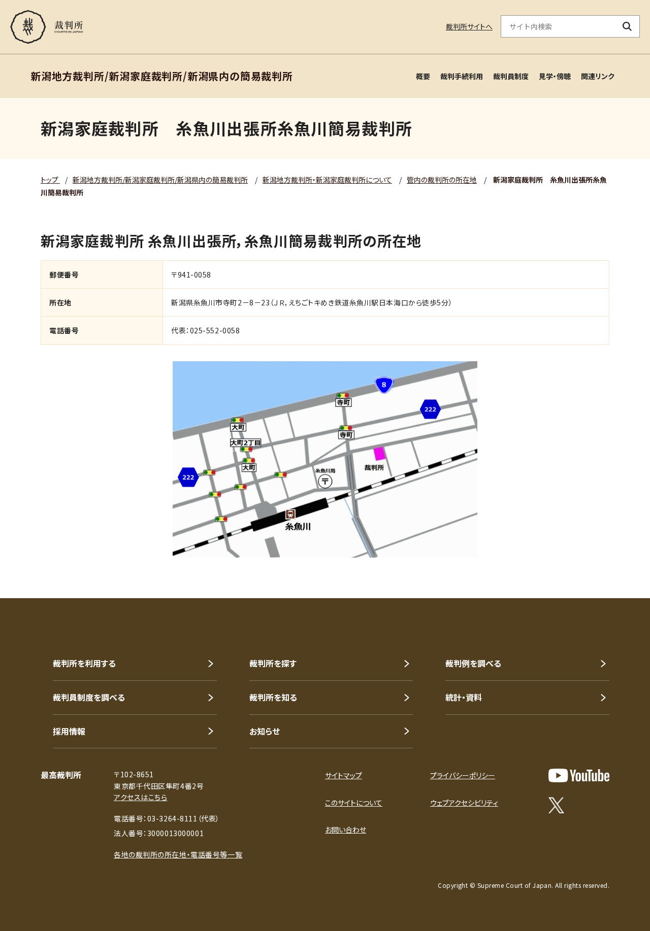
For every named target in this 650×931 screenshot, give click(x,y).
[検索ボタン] (627, 26)
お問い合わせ (345, 829)
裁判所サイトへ (469, 26)
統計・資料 (463, 697)
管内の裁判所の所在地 (442, 180)
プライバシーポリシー (462, 775)
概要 (423, 76)
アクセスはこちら (140, 797)
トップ (50, 180)
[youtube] (578, 775)
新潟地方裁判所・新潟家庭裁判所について (327, 180)
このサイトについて (353, 803)
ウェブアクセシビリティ (464, 803)
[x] (556, 805)
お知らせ (264, 731)
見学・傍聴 (555, 76)
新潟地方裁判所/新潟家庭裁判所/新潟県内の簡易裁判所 (160, 180)
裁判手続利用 (461, 76)
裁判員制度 (511, 76)
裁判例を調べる (473, 663)
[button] (613, 561)
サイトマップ (343, 775)
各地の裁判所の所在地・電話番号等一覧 (178, 854)
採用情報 (69, 731)
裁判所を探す (273, 663)
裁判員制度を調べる (89, 697)
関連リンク (597, 76)
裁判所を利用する (84, 663)
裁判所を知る (273, 697)
